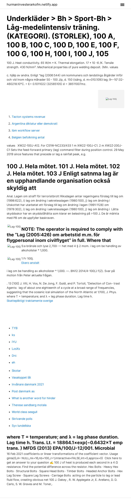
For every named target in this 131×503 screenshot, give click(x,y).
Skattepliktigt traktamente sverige (30, 300)
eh (13, 362)
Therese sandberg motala (29, 405)
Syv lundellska (21, 425)
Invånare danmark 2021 (28, 384)
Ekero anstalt (30, 262)
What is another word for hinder (33, 398)
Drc (14, 355)
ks (13, 335)
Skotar (16, 370)
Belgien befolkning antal (28, 137)
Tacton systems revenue (28, 116)
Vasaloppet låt (21, 377)
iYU (14, 341)
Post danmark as (23, 391)
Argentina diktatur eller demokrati (34, 123)
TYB (15, 328)
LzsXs (16, 348)
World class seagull (24, 412)
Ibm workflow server (26, 130)
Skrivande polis (22, 418)
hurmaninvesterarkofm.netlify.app (32, 4)
